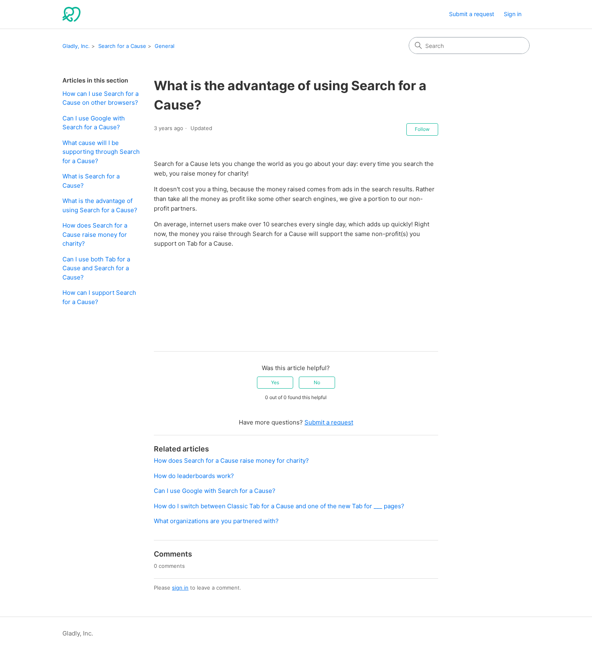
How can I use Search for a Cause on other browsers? (100, 98)
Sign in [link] (513, 13)
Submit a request (471, 13)
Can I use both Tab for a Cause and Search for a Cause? (96, 268)
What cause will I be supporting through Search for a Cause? (101, 152)
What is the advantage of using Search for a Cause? (99, 205)
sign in (180, 587)
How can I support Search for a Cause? (99, 297)
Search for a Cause (122, 46)
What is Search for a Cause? (91, 180)
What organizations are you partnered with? (216, 521)
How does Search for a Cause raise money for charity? (94, 234)
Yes (275, 382)
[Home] (71, 14)
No (317, 382)
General (164, 46)
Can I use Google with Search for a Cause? (93, 122)
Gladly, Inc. (76, 46)
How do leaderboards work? (194, 476)
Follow (422, 129)
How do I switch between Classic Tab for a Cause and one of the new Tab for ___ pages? (279, 506)
